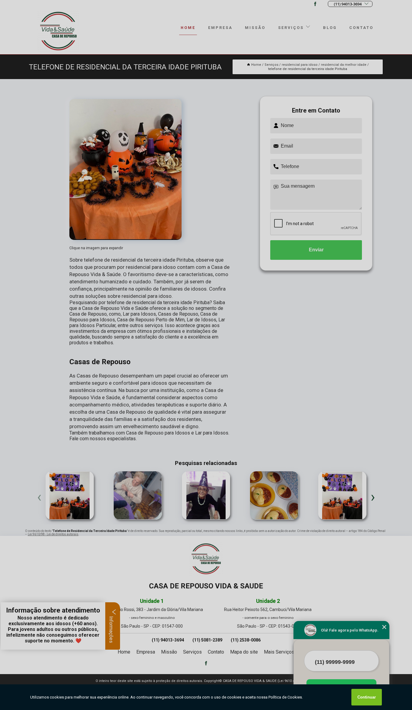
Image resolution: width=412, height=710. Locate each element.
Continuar (366, 697)
